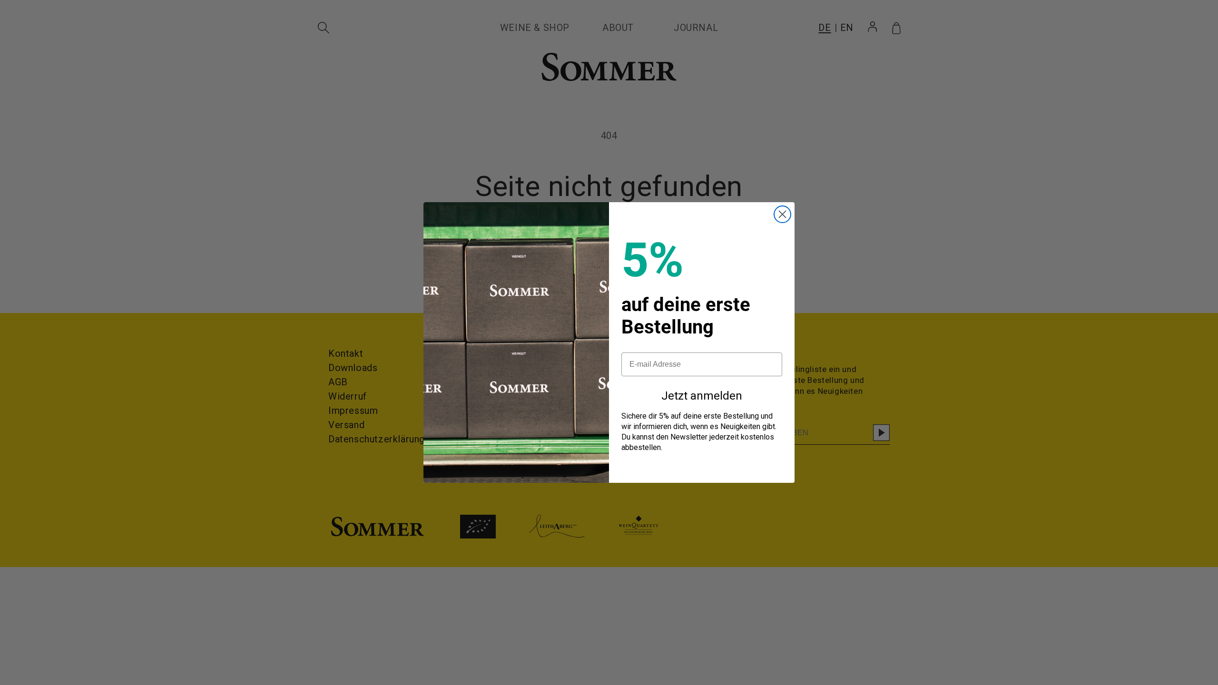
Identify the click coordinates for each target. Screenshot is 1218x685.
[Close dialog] (782, 214)
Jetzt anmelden (701, 395)
